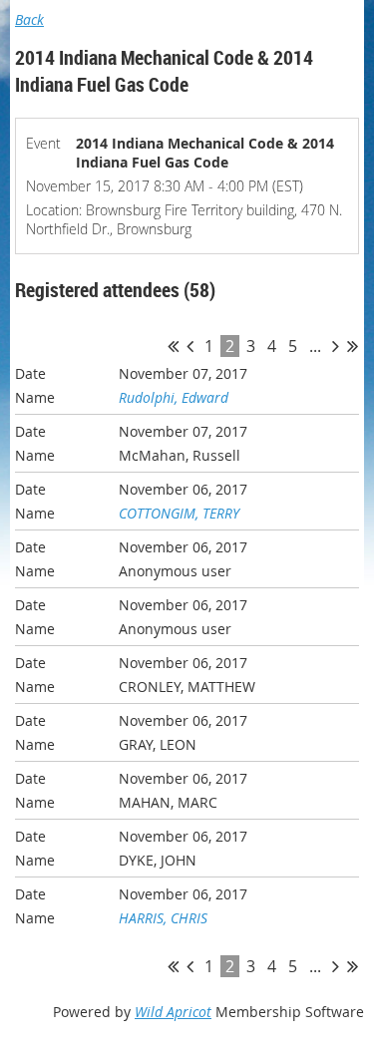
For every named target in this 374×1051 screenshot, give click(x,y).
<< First (173, 346)
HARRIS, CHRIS (163, 917)
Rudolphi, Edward (173, 397)
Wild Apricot (173, 1011)
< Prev (190, 346)
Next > (335, 346)
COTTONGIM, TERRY (179, 513)
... (315, 346)
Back (29, 19)
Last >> (352, 346)
